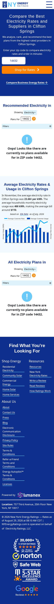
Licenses (7, 484)
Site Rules (8, 445)
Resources (35, 366)
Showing (18, 112)
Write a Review (38, 380)
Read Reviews (37, 385)
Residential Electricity (9, 368)
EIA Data (24, 214)
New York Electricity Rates (38, 373)
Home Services (11, 394)
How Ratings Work (40, 391)
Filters (6, 126)
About (6, 407)
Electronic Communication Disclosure (12, 431)
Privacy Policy (10, 440)
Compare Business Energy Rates (27, 82)
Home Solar (9, 389)
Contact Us (9, 412)
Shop (25, 70)
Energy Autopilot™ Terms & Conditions (13, 475)
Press (6, 417)
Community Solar (12, 375)
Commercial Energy (9, 382)
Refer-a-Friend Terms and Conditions (11, 463)
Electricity (29, 112)
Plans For (15, 119)
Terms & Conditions (9, 452)
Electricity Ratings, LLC (18, 528)
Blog (5, 422)
